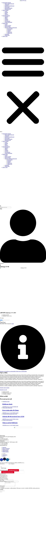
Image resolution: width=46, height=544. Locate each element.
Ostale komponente (8, 22)
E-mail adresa (2, 476)
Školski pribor (5, 23)
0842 (1, 480)
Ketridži (6, 12)
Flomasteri (9, 29)
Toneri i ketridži (5, 10)
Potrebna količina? (3, 481)
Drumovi (6, 14)
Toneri (6, 11)
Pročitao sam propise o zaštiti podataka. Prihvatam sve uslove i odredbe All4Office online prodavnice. (20, 488)
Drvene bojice (10, 28)
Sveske (6, 24)
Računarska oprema (6, 15)
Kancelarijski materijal (6, 2)
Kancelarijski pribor (8, 8)
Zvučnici (6, 20)
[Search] (1, 209)
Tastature (6, 16)
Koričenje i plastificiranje (9, 5)
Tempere (8, 30)
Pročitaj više (15, 406)
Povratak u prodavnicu (13, 470)
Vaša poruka (2, 485)
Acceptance (2, 486)
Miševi (6, 17)
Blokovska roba (8, 9)
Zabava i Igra (4, 36)
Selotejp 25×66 (3, 478)
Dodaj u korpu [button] (15, 412)
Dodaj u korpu (2, 322)
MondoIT (6, 463)
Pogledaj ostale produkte (4, 387)
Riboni (6, 13)
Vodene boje (9, 31)
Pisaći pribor (7, 6)
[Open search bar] (0, 206)
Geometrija (7, 34)
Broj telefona (2, 477)
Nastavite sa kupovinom (8, 472)
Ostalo (12, 323)
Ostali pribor (7, 35)
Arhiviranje (7, 4)
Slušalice (6, 18)
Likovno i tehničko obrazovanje (11, 27)
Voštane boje (9, 33)
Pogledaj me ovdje (3, 389)
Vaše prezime (2, 475)
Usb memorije (7, 21)
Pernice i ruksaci (8, 25)
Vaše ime (2, 473)
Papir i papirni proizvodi (9, 3)
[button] (23, 85)
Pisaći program (7, 26)
